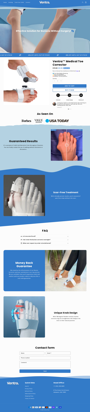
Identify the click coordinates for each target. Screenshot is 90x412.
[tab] (68, 109)
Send (45, 371)
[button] (82, 2)
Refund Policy (28, 391)
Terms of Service (29, 398)
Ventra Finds (46, 409)
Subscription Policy (30, 393)
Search (27, 386)
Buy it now (69, 90)
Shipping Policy (29, 396)
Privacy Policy (28, 388)
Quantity (55, 78)
